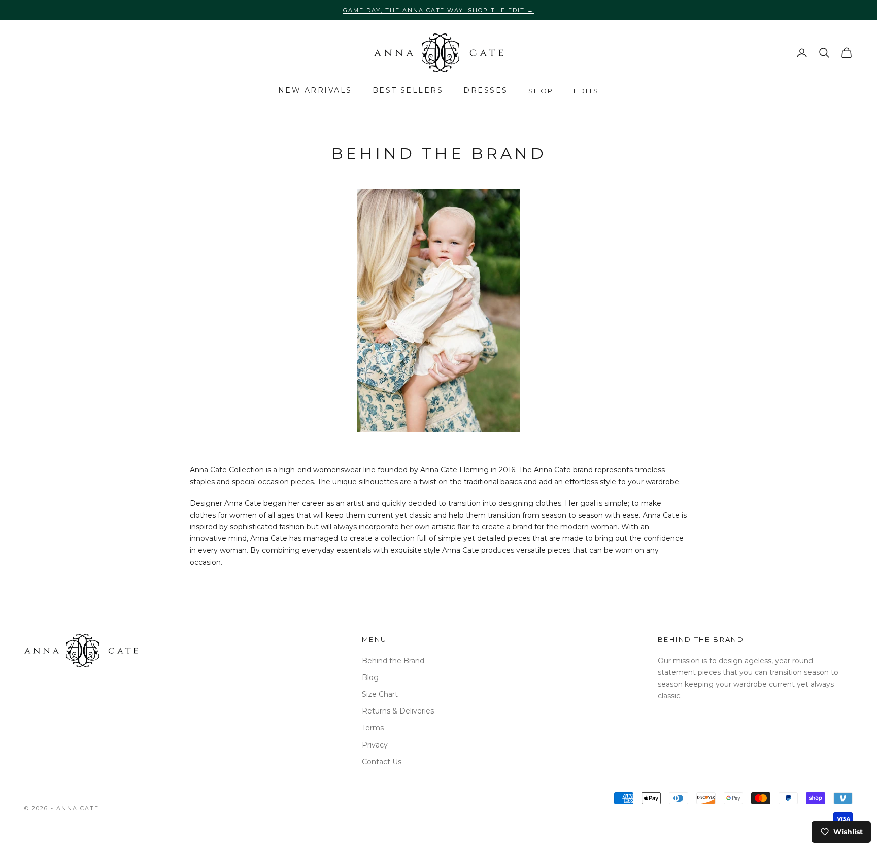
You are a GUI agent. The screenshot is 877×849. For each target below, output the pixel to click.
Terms (373, 727)
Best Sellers (408, 90)
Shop (541, 91)
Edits (586, 91)
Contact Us (381, 761)
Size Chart (380, 694)
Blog (370, 677)
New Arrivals (315, 90)
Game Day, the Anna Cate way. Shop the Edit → (438, 10)
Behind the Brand (393, 660)
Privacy (375, 745)
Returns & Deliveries (398, 711)
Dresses (485, 90)
